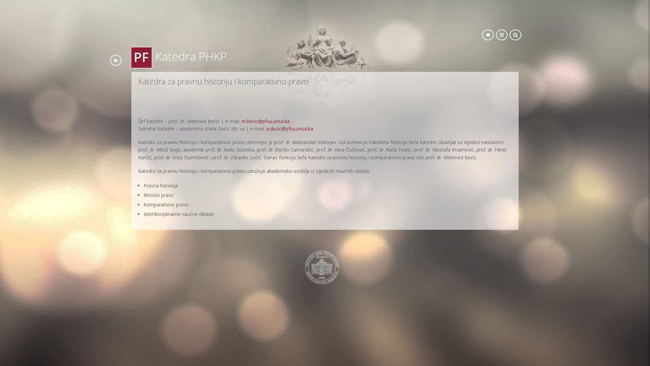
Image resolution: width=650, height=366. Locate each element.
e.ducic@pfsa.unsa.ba (289, 128)
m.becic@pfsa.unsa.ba (265, 121)
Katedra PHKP (191, 56)
